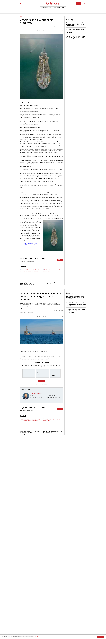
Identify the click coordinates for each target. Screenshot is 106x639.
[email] (45, 31)
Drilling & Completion (46, 10)
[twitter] (41, 31)
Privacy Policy (36, 636)
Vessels (21, 16)
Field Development (56, 10)
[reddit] (43, 31)
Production (70, 10)
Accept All (100, 636)
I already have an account (41, 384)
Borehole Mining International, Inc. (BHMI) (39, 310)
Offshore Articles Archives (30, 244)
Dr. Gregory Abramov (36, 393)
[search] (23, 3)
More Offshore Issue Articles (30, 243)
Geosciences (36, 10)
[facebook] (37, 31)
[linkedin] (39, 31)
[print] (62, 31)
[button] (20, 3)
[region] (53, 636)
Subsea (63, 10)
